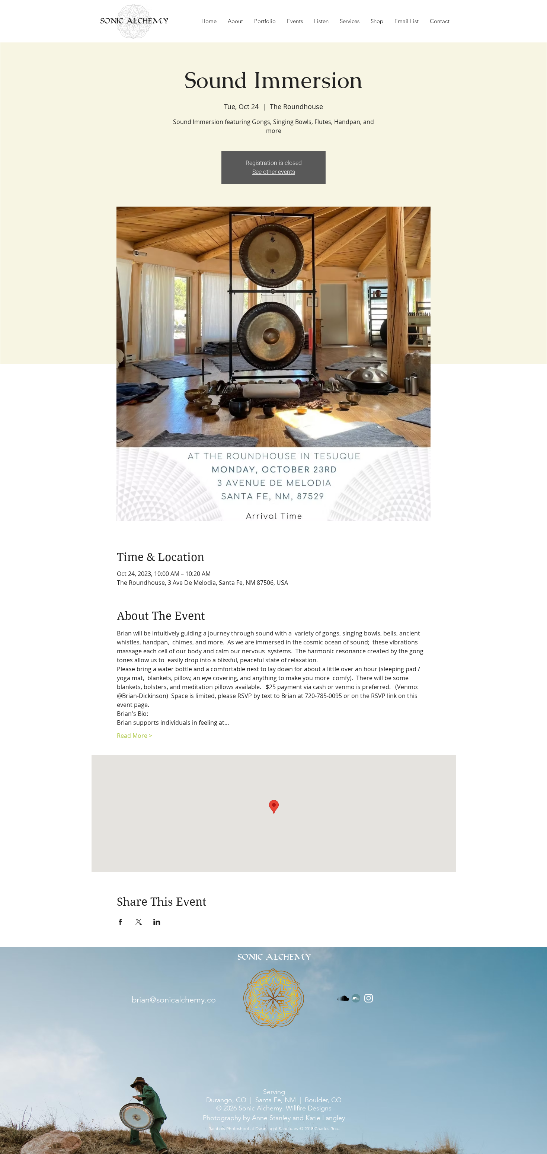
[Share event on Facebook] (120, 922)
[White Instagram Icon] (368, 998)
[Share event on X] (138, 922)
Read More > (134, 735)
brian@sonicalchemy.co (174, 1000)
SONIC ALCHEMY (134, 21)
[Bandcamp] (356, 998)
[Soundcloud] (343, 998)
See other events (273, 172)
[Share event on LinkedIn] (156, 922)
